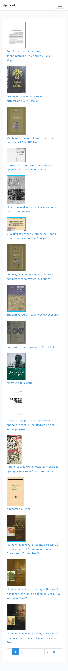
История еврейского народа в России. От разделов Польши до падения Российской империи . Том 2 (34, 594)
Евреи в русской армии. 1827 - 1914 (30, 347)
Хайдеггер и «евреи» (20, 509)
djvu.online (11, 5)
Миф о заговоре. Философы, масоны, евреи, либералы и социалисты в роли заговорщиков (31, 425)
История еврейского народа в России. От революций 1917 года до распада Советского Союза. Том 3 (33, 549)
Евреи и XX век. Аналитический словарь (32, 314)
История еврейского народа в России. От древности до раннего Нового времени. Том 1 (33, 638)
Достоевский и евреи (20, 383)
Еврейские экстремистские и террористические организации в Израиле (28, 56)
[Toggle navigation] (60, 5)
